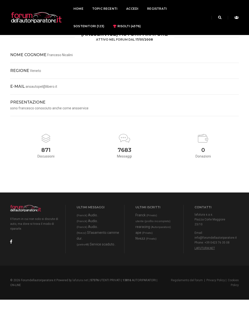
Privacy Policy (215, 280)
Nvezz (146, 238)
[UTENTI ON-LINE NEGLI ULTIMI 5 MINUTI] (235, 17)
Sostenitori (88, 26)
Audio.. (87, 215)
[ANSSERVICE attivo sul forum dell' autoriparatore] (36, 17)
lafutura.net (205, 248)
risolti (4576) (128, 26)
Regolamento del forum (187, 280)
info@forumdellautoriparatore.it (216, 237)
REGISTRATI (157, 8)
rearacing (153, 227)
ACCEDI (132, 8)
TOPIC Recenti (104, 8)
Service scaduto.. (96, 244)
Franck (146, 215)
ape (144, 233)
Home (78, 8)
